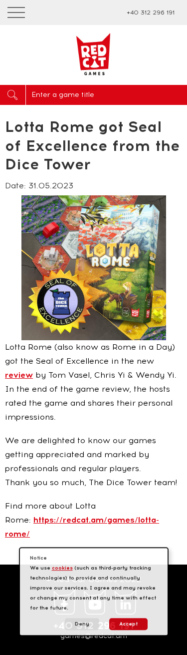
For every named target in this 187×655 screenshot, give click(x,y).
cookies (62, 568)
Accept (128, 624)
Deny (82, 624)
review (19, 375)
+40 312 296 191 (151, 12)
